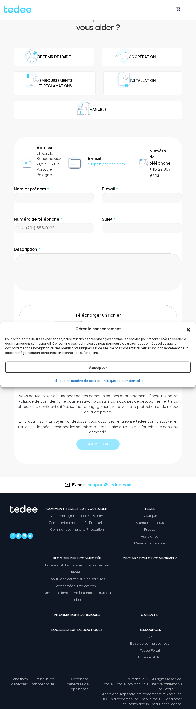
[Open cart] (178, 9)
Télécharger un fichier (98, 315)
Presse (149, 529)
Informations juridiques (77, 614)
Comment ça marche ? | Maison (77, 515)
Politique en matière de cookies (76, 380)
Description (27, 249)
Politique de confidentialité (123, 380)
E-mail (110, 189)
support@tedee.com (106, 164)
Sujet (109, 219)
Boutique (149, 515)
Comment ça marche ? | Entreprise (77, 522)
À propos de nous (150, 522)
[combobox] (19, 228)
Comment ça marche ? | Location (77, 529)
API (149, 636)
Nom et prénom (31, 189)
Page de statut (150, 657)
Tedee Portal (150, 650)
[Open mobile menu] (188, 9)
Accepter (98, 367)
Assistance (149, 536)
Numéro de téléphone (38, 225)
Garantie (149, 614)
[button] (188, 328)
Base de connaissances (149, 643)
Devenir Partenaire (149, 543)
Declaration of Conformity (150, 558)
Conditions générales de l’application (78, 684)
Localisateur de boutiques (77, 629)
